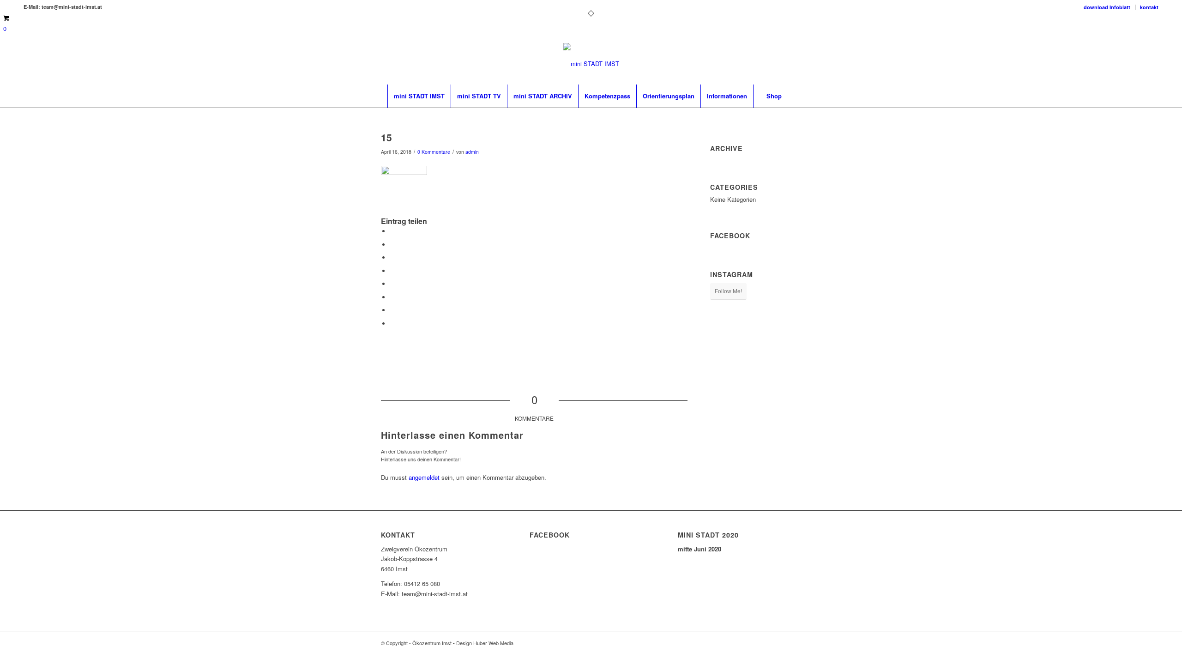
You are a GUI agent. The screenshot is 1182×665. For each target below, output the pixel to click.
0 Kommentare (433, 151)
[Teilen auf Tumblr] (392, 283)
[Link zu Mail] (1151, 64)
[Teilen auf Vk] (392, 297)
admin (472, 151)
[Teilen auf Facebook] (392, 231)
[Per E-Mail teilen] (392, 323)
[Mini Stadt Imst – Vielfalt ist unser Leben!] (591, 64)
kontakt (1149, 7)
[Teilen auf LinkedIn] (392, 270)
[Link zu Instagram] (1138, 64)
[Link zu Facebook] (1124, 64)
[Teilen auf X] (392, 244)
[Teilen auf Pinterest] (392, 257)
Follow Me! (728, 291)
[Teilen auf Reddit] (392, 310)
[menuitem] (1107, 7)
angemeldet (424, 477)
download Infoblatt (1107, 7)
